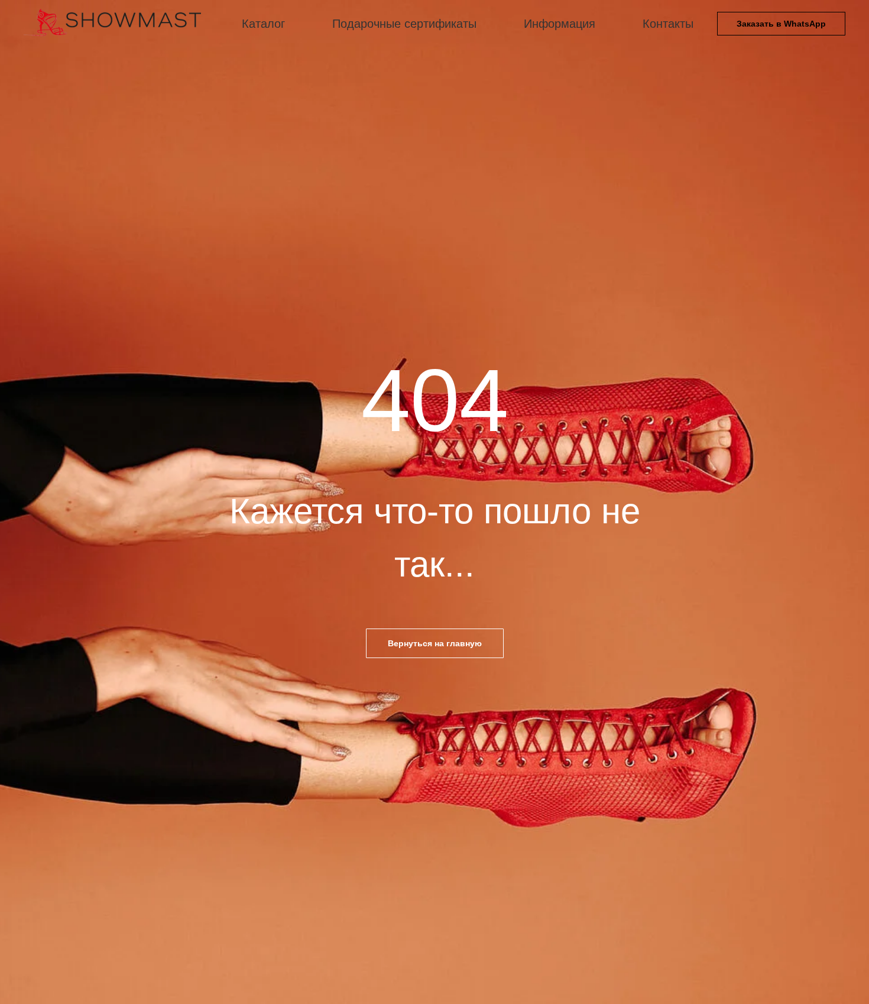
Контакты (668, 23)
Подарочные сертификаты (404, 23)
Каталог (263, 23)
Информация (559, 23)
